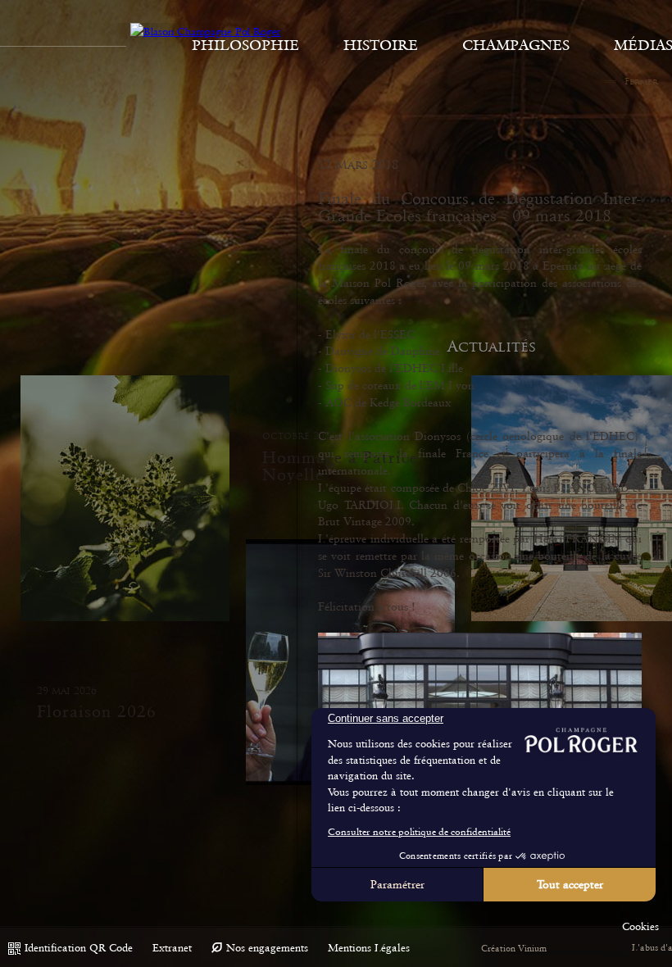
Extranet (172, 948)
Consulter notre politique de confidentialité (419, 832)
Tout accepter (570, 884)
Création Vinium (514, 948)
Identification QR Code (79, 948)
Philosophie (245, 45)
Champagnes (516, 45)
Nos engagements (267, 948)
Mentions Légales (369, 948)
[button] (640, 926)
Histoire (380, 45)
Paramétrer (397, 884)
